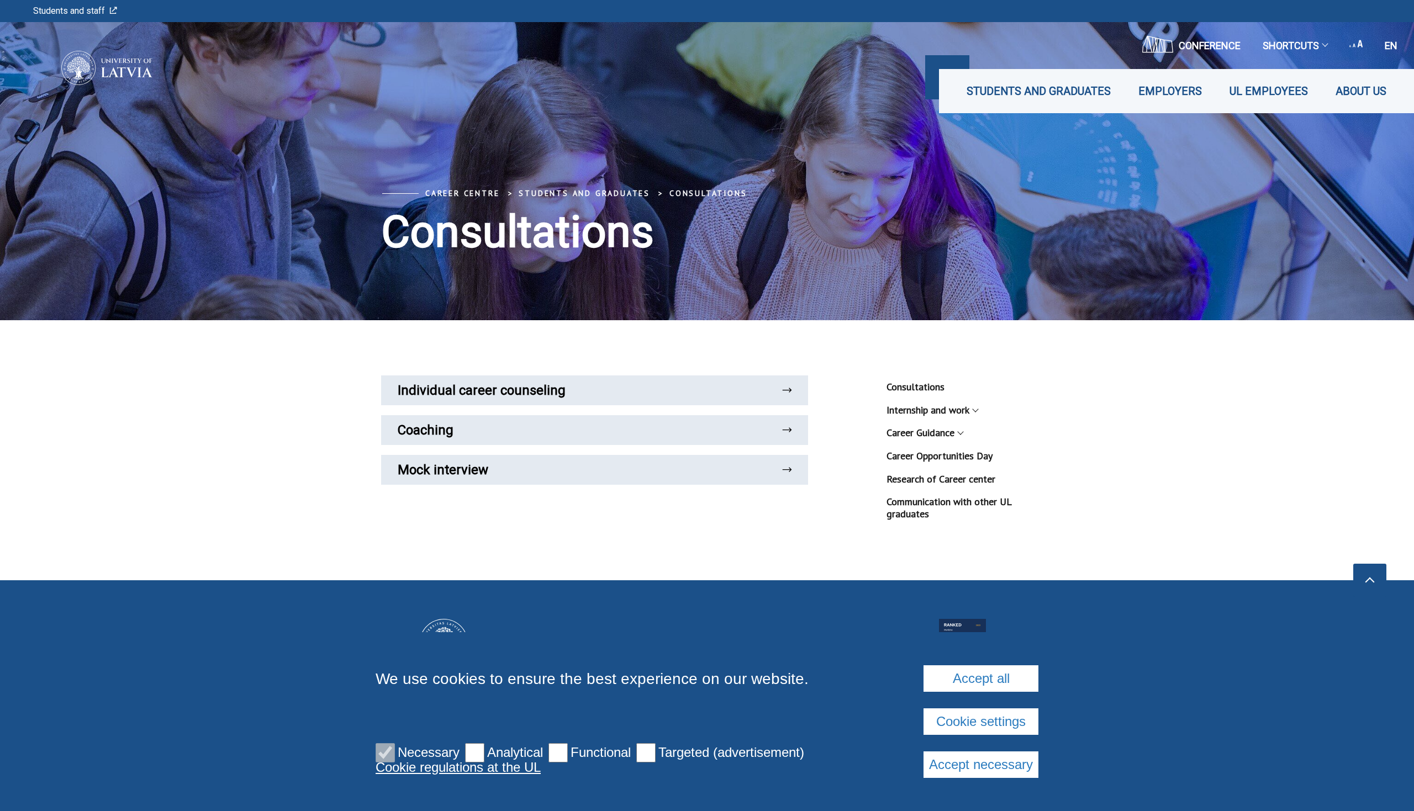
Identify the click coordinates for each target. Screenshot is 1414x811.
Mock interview (443, 470)
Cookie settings (981, 721)
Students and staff (69, 11)
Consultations (708, 193)
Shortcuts (1291, 45)
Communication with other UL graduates (949, 507)
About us (1361, 91)
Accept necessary (981, 764)
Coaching (425, 430)
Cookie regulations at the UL (458, 767)
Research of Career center (941, 479)
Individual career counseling (482, 390)
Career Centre (462, 193)
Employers (1170, 91)
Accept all (981, 678)
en (1391, 45)
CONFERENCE (1210, 45)
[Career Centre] (90, 68)
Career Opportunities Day (940, 455)
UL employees (1269, 91)
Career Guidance (920, 432)
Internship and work (928, 410)
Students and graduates (1039, 91)
